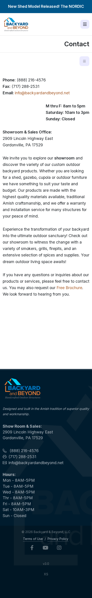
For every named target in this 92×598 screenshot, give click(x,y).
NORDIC (76, 6)
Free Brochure (69, 287)
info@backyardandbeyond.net (42, 93)
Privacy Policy (58, 539)
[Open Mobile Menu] (85, 24)
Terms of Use (33, 539)
